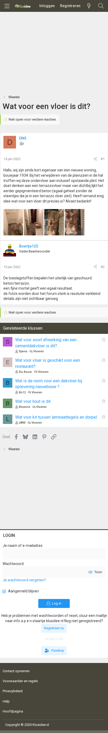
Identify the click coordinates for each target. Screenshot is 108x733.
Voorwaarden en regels (20, 681)
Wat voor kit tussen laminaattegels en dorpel (56, 417)
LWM (22, 422)
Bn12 (22, 392)
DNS (22, 138)
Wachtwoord (13, 564)
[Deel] (95, 159)
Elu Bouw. (25, 372)
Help (6, 701)
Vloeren (38, 351)
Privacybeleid (13, 691)
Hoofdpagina (13, 711)
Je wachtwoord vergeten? (24, 580)
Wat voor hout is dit (33, 401)
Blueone (24, 407)
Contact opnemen (16, 671)
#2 (103, 267)
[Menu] (7, 6)
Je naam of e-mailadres (22, 545)
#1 (103, 159)
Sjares (23, 351)
